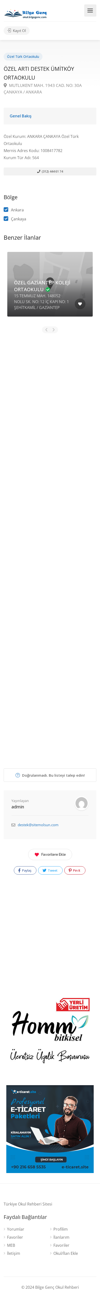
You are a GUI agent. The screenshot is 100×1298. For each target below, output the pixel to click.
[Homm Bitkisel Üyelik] (50, 1036)
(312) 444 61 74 (52, 171)
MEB (11, 1245)
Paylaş (26, 870)
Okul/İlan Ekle (65, 1253)
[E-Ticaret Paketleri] (50, 1128)
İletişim (13, 1253)
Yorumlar (15, 1229)
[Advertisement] (50, 538)
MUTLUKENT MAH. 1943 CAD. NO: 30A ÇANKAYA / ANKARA (43, 88)
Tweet (52, 870)
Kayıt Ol (19, 30)
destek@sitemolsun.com (38, 824)
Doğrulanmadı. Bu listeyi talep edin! (53, 775)
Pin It (76, 870)
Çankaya (18, 219)
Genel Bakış (21, 116)
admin (17, 807)
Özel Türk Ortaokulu (23, 56)
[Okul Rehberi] (26, 12)
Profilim (60, 1229)
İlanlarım (61, 1237)
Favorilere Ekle (53, 854)
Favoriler (15, 1237)
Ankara (17, 210)
